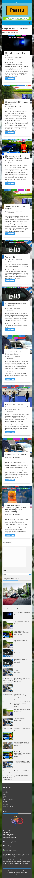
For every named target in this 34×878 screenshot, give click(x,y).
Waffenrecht (10, 257)
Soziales (5, 797)
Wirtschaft (5, 801)
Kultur (4, 794)
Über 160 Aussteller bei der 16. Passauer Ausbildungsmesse (21, 776)
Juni (20, 336)
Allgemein (10, 35)
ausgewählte (14, 387)
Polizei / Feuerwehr (20, 37)
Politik (4, 796)
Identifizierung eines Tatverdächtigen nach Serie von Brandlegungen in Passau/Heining (15, 508)
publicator (19, 57)
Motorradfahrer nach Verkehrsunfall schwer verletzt (17, 157)
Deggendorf (15, 240)
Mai (29, 387)
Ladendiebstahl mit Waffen (15, 455)
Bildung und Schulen (8, 791)
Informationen (18, 35)
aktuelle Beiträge (11, 608)
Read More (10, 78)
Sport (19, 389)
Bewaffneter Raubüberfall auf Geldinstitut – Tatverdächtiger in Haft (22, 763)
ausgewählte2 (19, 387)
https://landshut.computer (9, 837)
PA (12, 37)
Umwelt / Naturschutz (8, 799)
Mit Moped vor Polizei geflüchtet (22, 728)
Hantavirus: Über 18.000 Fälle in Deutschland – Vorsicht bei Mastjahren (22, 703)
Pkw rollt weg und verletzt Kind (22, 612)
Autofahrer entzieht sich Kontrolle (22, 770)
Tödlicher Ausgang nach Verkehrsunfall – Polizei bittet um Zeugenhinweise (22, 753)
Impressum (5, 804)
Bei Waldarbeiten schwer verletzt (22, 709)
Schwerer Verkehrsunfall (20, 718)
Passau (15, 37)
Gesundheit (5, 792)
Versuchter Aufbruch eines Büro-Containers (15, 353)
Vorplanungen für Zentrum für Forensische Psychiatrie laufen (21, 743)
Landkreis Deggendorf (21, 85)
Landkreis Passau (21, 190)
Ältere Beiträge (7, 542)
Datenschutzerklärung (8, 806)
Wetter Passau (14, 549)
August (13, 35)
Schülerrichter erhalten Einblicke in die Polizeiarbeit (16, 406)
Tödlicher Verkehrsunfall (20, 733)
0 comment (11, 59)
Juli (14, 287)
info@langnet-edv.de (12, 835)
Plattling (15, 337)
